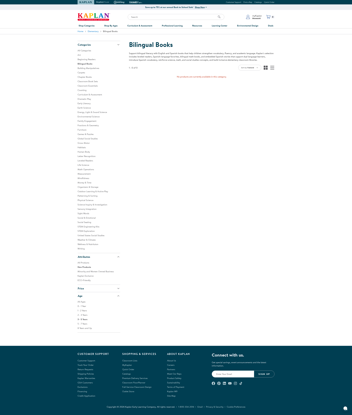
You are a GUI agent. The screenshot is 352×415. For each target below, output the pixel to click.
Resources (197, 25)
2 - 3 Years (82, 314)
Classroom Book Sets (88, 81)
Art (79, 54)
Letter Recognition (87, 156)
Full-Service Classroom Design (137, 386)
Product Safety (174, 378)
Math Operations (86, 169)
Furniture (82, 129)
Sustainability (173, 382)
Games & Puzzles (86, 134)
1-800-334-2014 (186, 406)
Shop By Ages (111, 25)
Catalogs (258, 2)
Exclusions (83, 386)
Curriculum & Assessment (139, 25)
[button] (254, 16)
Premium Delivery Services (135, 378)
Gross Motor (84, 142)
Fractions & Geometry (88, 125)
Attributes (84, 257)
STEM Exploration (86, 230)
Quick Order (269, 2)
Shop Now (200, 7)
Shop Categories (87, 25)
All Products (83, 262)
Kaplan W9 (172, 391)
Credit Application (86, 395)
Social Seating (84, 222)
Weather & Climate (87, 239)
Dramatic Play (84, 98)
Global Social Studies (88, 138)
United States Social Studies (91, 235)
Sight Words (83, 213)
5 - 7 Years (82, 323)
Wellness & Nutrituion (88, 244)
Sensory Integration (87, 208)
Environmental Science (89, 116)
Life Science (83, 164)
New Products (84, 267)
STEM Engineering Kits (88, 226)
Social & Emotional (87, 217)
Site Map (171, 395)
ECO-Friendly (84, 280)
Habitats (82, 147)
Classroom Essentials (88, 85)
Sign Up (264, 374)
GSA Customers (85, 382)
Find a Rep (247, 2)
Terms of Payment (175, 386)
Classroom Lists (129, 360)
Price (81, 288)
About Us (171, 360)
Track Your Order (86, 364)
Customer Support (233, 2)
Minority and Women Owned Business (96, 271)
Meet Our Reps (174, 373)
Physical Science (85, 200)
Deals (270, 25)
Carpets (81, 72)
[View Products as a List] (272, 67)
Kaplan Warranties (86, 378)
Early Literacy (84, 103)
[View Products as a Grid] (265, 67)
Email (200, 406)
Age (80, 296)
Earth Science (84, 107)
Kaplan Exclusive (86, 275)
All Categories (84, 50)
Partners (171, 369)
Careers (170, 364)
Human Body (84, 151)
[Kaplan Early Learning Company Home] (94, 17)
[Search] (219, 17)
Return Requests (85, 369)
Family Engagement (87, 120)
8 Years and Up (85, 328)
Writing (81, 248)
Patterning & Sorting (87, 195)
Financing (82, 391)
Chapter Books (85, 76)
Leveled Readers (85, 160)
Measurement (84, 173)
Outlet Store (128, 391)
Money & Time (84, 182)
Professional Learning (172, 25)
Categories (84, 44)
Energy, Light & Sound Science (92, 112)
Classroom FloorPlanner (133, 382)
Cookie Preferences (236, 406)
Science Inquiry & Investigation (92, 204)
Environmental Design (247, 25)
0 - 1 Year (82, 306)
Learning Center (219, 25)
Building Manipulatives (88, 68)
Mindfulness (83, 178)
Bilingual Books (85, 63)
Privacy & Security (214, 406)
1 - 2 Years (82, 310)
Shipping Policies (86, 373)
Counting (82, 90)
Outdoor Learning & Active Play (93, 191)
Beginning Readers (87, 59)
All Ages (82, 301)
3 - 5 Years (82, 319)
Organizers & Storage (88, 186)
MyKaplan (127, 364)
